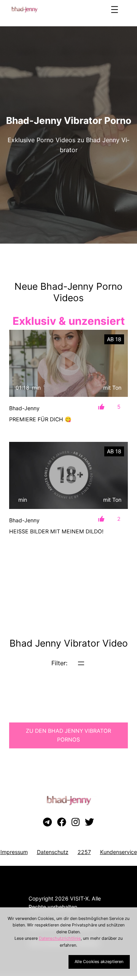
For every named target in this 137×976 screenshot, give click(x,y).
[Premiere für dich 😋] (68, 363)
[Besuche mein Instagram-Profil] (76, 822)
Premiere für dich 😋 (40, 419)
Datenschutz (52, 852)
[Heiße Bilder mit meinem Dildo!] (68, 475)
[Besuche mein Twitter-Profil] (89, 822)
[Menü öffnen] (114, 9)
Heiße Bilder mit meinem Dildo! (56, 531)
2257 (84, 852)
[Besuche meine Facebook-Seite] (61, 822)
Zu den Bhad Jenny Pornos (68, 735)
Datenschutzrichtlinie (60, 938)
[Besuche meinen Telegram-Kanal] (47, 822)
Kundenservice (118, 852)
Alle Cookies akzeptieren (99, 961)
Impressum (14, 852)
